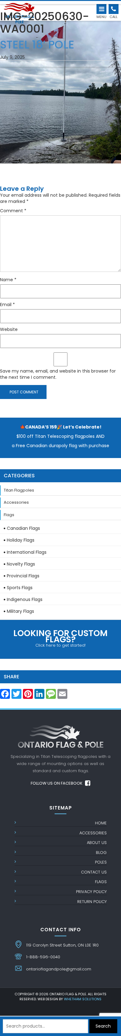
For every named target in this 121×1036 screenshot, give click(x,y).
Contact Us (94, 872)
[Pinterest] (28, 695)
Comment (13, 211)
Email (7, 304)
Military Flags (20, 611)
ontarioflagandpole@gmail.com (58, 969)
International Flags (27, 552)
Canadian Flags (23, 528)
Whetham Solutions (82, 999)
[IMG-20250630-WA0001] (60, 82)
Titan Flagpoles (19, 490)
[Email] (62, 695)
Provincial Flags (23, 576)
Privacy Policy (91, 892)
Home (101, 823)
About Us (97, 843)
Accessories (16, 502)
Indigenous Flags (25, 599)
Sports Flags (20, 587)
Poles (101, 862)
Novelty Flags (21, 564)
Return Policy (92, 902)
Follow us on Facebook (57, 783)
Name (8, 280)
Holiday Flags (20, 540)
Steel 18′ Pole (37, 43)
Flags (9, 515)
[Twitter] (16, 695)
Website (9, 329)
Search (103, 1026)
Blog (101, 852)
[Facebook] (5, 695)
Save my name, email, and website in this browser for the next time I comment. (58, 374)
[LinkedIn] (39, 695)
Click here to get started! (60, 637)
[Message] (51, 695)
